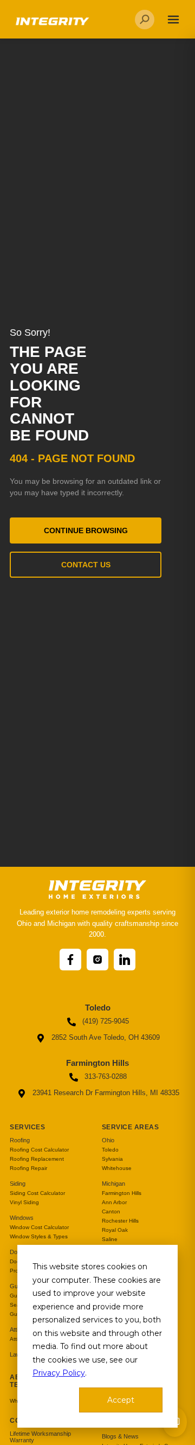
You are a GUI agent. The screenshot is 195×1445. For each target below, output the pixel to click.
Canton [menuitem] (111, 1211)
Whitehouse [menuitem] (117, 1168)
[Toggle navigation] (173, 19)
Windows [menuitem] (22, 1217)
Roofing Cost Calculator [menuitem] (39, 1150)
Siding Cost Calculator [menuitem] (37, 1193)
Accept (120, 1400)
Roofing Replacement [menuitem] (37, 1159)
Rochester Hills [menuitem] (120, 1221)
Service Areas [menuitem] (130, 1127)
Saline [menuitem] (110, 1239)
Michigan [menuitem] (113, 1183)
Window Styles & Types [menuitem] (39, 1236)
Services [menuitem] (27, 1127)
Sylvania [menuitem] (112, 1159)
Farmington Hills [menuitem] (121, 1193)
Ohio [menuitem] (108, 1140)
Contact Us (85, 564)
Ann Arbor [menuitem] (114, 1202)
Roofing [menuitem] (20, 1140)
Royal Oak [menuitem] (115, 1230)
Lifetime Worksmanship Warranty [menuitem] (40, 1436)
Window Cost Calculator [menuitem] (39, 1227)
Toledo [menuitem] (110, 1150)
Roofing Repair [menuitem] (28, 1168)
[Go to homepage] (51, 25)
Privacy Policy (58, 1373)
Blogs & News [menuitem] (120, 1436)
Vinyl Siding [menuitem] (24, 1202)
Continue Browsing (86, 530)
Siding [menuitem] (17, 1183)
